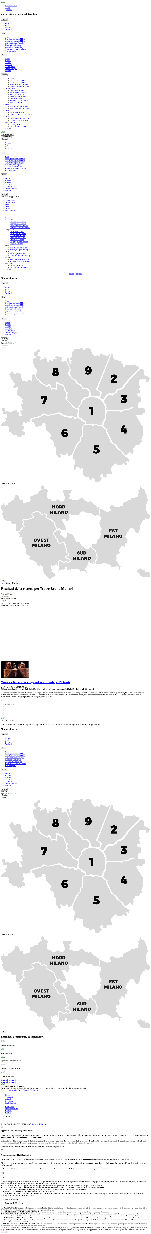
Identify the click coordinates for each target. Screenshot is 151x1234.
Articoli (8, 269)
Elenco (16, 197)
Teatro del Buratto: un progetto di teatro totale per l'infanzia (35, 682)
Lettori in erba (10, 210)
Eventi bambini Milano (18, 92)
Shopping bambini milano (19, 100)
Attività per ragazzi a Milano (15, 41)
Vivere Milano (10, 200)
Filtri (3, 197)
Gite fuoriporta (10, 51)
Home (7, 218)
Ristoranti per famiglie (13, 45)
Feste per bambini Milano (19, 106)
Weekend (8, 29)
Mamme (8, 71)
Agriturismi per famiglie (13, 47)
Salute (7, 208)
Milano (3, 347)
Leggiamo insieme (16, 124)
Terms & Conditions (30, 1090)
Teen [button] (7, 110)
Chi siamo (8, 1111)
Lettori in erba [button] (10, 122)
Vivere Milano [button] (10, 78)
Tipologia (4, 343)
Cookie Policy (17, 1090)
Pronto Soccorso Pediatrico (19, 118)
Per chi (7, 59)
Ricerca (4, 74)
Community (9, 1097)
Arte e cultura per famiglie (14, 43)
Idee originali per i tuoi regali (20, 108)
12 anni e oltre (10, 67)
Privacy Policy (6, 1090)
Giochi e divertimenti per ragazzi (21, 114)
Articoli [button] (8, 128)
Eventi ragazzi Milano (17, 112)
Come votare (9, 1107)
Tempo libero (10, 202)
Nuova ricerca (6, 137)
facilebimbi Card (11, 6)
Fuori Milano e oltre (8, 483)
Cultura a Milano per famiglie (20, 86)
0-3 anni (8, 61)
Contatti (8, 1113)
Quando (8, 23)
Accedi (7, 8)
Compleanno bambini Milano (15, 49)
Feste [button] (7, 104)
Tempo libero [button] (10, 88)
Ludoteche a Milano (17, 98)
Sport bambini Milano (17, 94)
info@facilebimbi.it (39, 1124)
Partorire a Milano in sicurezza (20, 120)
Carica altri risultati (7, 720)
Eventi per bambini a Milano (15, 39)
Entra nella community (9, 1080)
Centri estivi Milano (17, 90)
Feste (7, 204)
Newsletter (9, 1101)
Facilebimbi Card (11, 1103)
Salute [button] (7, 116)
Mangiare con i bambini (18, 82)
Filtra (3, 581)
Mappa (11, 197)
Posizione (4, 345)
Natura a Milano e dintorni (19, 84)
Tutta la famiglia (11, 69)
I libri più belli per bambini (19, 126)
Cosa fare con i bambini (18, 80)
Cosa (7, 37)
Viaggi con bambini (16, 102)
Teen (7, 206)
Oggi (7, 25)
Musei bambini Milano (18, 96)
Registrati (9, 10)
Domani (8, 27)
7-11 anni (8, 65)
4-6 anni (8, 63)
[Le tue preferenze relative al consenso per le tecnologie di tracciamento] (4, 1230)
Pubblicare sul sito (11, 1109)
